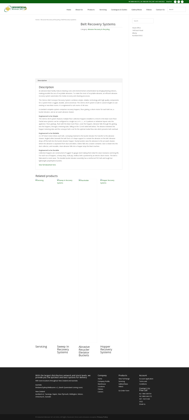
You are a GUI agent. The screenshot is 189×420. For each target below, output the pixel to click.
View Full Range (124, 379)
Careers (100, 392)
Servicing (122, 381)
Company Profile (104, 381)
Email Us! (169, 2)
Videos (121, 386)
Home (37, 20)
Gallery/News (123, 384)
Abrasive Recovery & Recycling (50, 20)
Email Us (142, 404)
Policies (100, 389)
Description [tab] (42, 80)
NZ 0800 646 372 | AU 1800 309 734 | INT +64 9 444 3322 (146, 2)
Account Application (146, 379)
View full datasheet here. (47, 165)
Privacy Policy (102, 417)
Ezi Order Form (124, 391)
